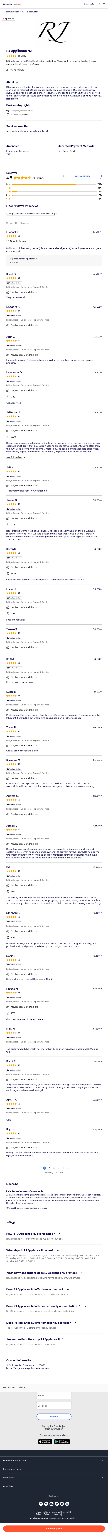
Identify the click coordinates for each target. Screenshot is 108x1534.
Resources (8, 1477)
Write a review (82, 176)
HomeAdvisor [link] (12, 12)
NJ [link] (23, 12)
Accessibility (67, 1513)
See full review (14, 457)
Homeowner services (14, 1460)
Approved (9, 19)
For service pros (12, 1469)
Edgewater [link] (32, 12)
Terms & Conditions (70, 1518)
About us (8, 1486)
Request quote (54, 1528)
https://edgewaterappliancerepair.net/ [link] (27, 1368)
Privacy (39, 1513)
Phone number (17, 70)
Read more (12, 98)
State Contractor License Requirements (24, 1191)
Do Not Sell (56, 1513)
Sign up (54, 1416)
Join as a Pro (89, 4)
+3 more (35, 64)
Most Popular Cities (13, 1387)
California (46, 1513)
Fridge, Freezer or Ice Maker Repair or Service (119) (31, 214)
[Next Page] (68, 1168)
